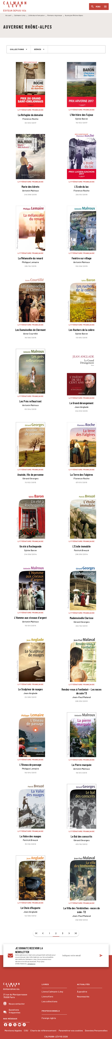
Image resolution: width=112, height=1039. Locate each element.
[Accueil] (14, 6)
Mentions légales (13, 1030)
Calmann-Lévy (20, 15)
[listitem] (5, 1024)
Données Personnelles (96, 1030)
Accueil (8, 15)
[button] (19, 49)
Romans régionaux (54, 15)
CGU (26, 1030)
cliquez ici (31, 964)
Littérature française (36, 15)
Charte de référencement (43, 1030)
